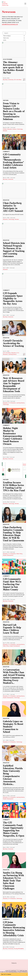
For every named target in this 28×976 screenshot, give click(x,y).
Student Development (8, 555)
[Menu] (25, 4)
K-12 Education (12, 402)
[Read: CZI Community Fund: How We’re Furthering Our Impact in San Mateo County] (14, 581)
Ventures (5, 130)
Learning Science (12, 354)
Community (10, 79)
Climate (5, 129)
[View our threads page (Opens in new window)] (13, 965)
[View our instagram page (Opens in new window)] (10, 965)
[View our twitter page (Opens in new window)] (20, 965)
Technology (20, 129)
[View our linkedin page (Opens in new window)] (17, 965)
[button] (14, 36)
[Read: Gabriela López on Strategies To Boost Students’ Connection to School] (14, 722)
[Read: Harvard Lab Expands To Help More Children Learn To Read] (14, 626)
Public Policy (19, 553)
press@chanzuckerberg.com (10, 24)
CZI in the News (17, 79)
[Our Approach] (5, 3)
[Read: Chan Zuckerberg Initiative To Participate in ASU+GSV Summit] (14, 202)
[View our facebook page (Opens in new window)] (6, 965)
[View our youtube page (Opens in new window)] (24, 965)
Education (9, 129)
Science (14, 129)
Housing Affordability (19, 948)
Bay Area (5, 79)
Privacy (19, 971)
